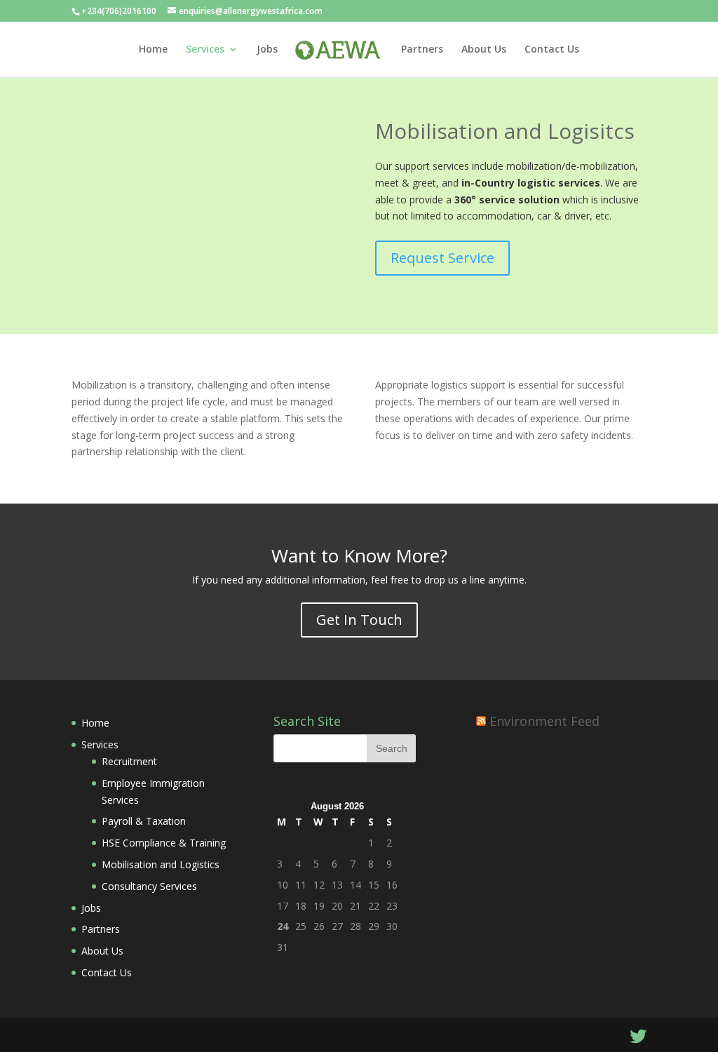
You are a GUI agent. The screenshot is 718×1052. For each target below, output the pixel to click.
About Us (483, 49)
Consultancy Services (149, 886)
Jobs (267, 49)
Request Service (442, 257)
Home (153, 49)
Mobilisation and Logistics (160, 864)
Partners (422, 49)
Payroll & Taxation (144, 821)
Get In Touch (359, 619)
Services (205, 49)
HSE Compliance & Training (164, 842)
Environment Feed (544, 721)
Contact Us (551, 49)
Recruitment (129, 761)
